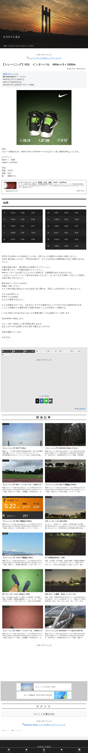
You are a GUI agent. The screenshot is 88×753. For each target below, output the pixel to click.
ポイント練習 (30, 351)
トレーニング (19, 351)
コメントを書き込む (44, 714)
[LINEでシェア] (46, 401)
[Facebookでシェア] (42, 401)
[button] (50, 401)
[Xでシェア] (37, 401)
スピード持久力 (53, 351)
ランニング (7, 355)
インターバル (8, 351)
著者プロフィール (10, 74)
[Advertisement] (44, 377)
